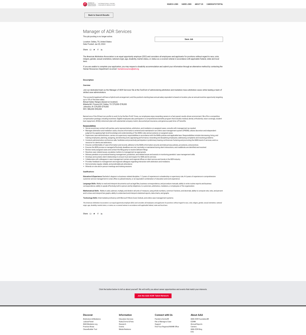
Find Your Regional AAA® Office (167, 327)
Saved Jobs (186, 4)
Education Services (126, 319)
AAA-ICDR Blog (196, 329)
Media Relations (125, 329)
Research (122, 324)
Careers (194, 327)
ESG (192, 332)
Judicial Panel (88, 322)
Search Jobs (172, 4)
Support (158, 324)
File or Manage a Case (163, 322)
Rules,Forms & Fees (126, 322)
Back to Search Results (98, 15)
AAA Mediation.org (90, 324)
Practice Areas (88, 327)
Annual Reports (196, 324)
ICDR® (193, 322)
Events (121, 327)
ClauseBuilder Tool (90, 329)
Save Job (189, 39)
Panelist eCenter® (162, 319)
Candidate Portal (215, 4)
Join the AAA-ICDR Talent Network (153, 296)
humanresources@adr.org (128, 69)
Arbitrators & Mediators (92, 319)
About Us (199, 4)
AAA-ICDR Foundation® (200, 319)
